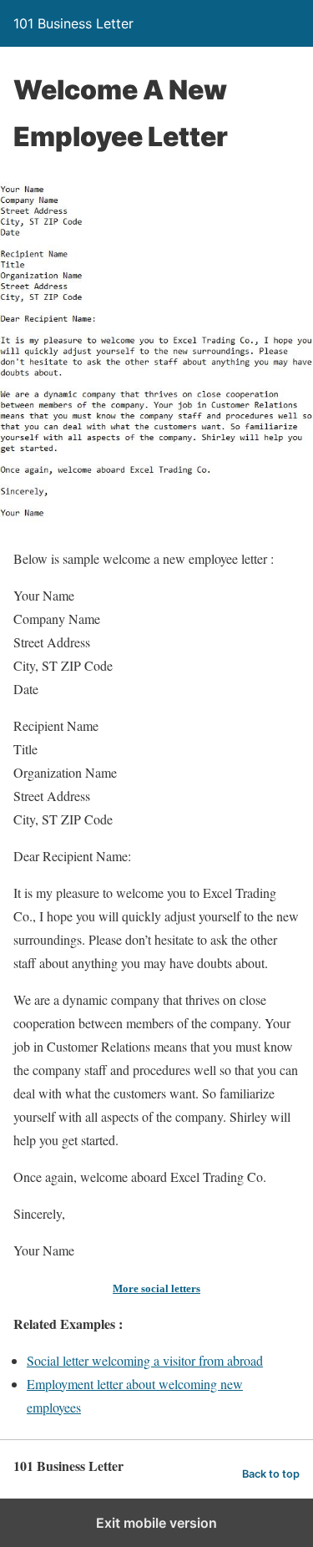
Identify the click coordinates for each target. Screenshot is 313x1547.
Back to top (271, 1474)
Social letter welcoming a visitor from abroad (145, 1360)
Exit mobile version (156, 1522)
